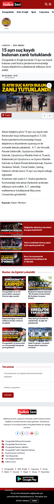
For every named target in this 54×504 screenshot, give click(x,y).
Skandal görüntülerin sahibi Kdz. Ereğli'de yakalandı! (38, 321)
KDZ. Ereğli (18, 45)
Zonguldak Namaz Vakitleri (16, 447)
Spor (33, 12)
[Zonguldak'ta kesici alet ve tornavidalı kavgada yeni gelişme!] (14, 334)
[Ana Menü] (50, 4)
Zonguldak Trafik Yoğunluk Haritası (20, 450)
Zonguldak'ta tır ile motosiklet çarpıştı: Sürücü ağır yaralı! (11, 294)
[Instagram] (27, 433)
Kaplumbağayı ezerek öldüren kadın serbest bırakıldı (12, 321)
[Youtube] (32, 433)
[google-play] (27, 479)
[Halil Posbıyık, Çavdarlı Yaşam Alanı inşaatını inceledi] (40, 334)
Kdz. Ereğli (22, 12)
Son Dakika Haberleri (14, 459)
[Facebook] (17, 433)
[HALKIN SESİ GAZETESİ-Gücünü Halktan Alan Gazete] (11, 4)
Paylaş (7, 115)
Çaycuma (44, 12)
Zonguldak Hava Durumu (15, 444)
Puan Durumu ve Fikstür (15, 453)
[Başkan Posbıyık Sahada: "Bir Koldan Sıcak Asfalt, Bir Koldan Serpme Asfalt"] (40, 283)
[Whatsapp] (36, 433)
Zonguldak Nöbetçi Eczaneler (18, 441)
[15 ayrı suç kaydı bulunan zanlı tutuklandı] (27, 96)
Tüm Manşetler (11, 456)
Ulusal (34, 472)
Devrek (16, 472)
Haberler (6, 45)
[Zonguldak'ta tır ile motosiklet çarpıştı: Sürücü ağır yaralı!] (14, 283)
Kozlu (45, 469)
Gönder (8, 395)
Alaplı (25, 472)
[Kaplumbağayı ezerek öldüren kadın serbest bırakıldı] (14, 310)
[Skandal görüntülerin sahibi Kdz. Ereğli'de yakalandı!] (40, 310)
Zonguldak (8, 12)
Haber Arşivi (10, 462)
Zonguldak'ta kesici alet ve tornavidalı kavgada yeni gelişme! (13, 345)
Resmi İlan (45, 472)
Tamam (34, 501)
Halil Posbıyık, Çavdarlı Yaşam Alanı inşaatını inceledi (38, 345)
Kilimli (6, 472)
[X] (22, 433)
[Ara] (46, 4)
